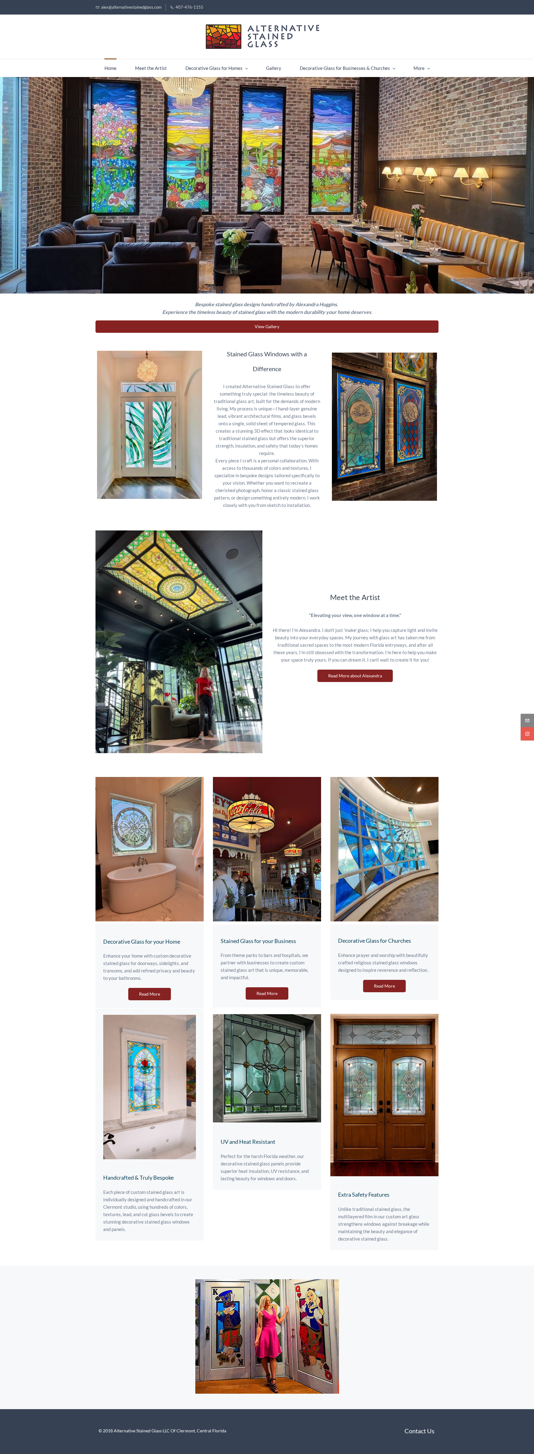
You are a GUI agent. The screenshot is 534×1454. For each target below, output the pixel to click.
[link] (149, 354)
